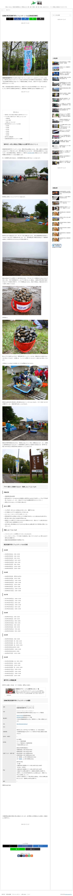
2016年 (7, 131)
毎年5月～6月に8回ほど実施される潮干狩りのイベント (16, 114)
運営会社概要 (8, 894)
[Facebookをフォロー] (24, 856)
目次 (14, 112)
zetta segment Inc (68, 894)
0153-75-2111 (20, 715)
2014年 (7, 134)
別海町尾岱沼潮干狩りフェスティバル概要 (13, 138)
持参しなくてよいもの (10, 122)
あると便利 (8, 120)
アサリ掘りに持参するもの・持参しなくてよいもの (15, 116)
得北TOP (3, 894)
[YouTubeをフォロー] (26, 856)
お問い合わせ (23, 894)
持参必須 (8, 118)
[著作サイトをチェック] (19, 856)
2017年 (7, 129)
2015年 (7, 133)
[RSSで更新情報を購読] (32, 856)
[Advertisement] (25, 32)
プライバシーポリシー (16, 894)
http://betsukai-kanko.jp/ (22, 724)
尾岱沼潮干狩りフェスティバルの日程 (13, 123)
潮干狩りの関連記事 (9, 136)
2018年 (7, 127)
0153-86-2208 (30, 152)
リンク (28, 894)
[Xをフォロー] (21, 856)
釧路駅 (20, 758)
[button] (40, 19)
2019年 (7, 125)
